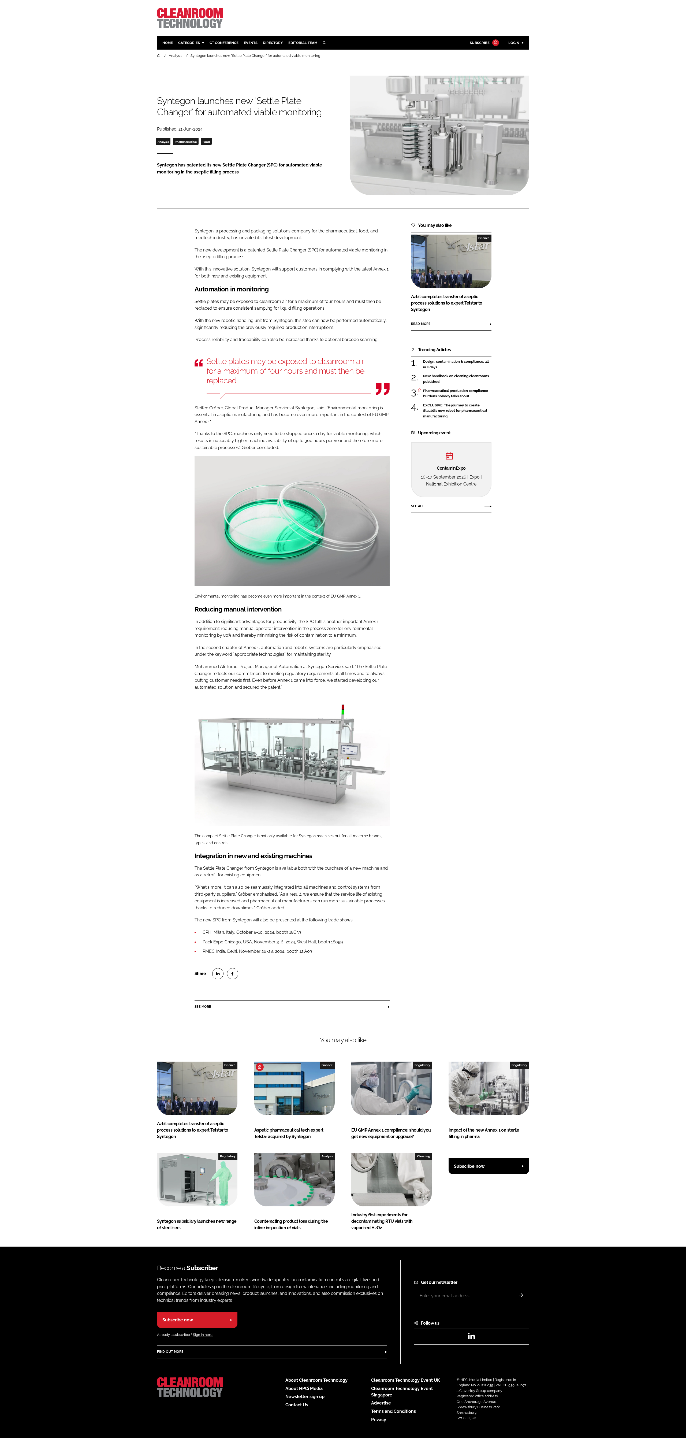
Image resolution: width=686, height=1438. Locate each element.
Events (251, 43)
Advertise (381, 1403)
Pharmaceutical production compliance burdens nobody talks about (457, 393)
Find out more (170, 1352)
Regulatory (422, 1065)
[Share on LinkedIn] (217, 973)
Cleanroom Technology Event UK (405, 1380)
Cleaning (423, 1156)
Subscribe (480, 43)
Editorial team (302, 43)
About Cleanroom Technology (316, 1380)
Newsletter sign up (305, 1396)
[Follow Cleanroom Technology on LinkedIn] (471, 1337)
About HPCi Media (304, 1388)
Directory (273, 43)
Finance (484, 238)
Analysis (163, 141)
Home (167, 43)
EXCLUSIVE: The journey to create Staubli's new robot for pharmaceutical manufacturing (457, 411)
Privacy (378, 1419)
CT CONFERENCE (224, 43)
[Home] (159, 56)
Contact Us (296, 1404)
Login (513, 43)
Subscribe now (469, 1166)
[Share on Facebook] (232, 973)
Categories (189, 43)
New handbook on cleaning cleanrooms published (457, 378)
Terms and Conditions (393, 1411)
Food (206, 141)
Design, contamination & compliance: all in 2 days (457, 364)
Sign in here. (203, 1335)
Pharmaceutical (186, 141)
